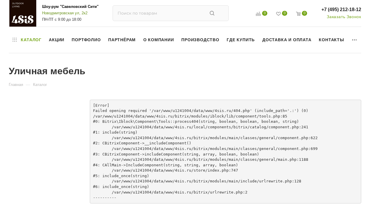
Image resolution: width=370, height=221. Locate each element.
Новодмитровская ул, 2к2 (64, 13)
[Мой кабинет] (245, 14)
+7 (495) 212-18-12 (341, 9)
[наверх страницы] (341, 205)
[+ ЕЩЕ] (354, 40)
